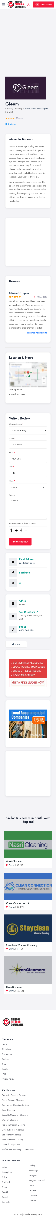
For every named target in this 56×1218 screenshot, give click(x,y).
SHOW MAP (28, 374)
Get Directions (27, 612)
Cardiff (5, 1192)
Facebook (24, 572)
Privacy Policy (8, 1078)
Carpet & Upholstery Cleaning (15, 1114)
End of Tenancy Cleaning (13, 1100)
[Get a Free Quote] (28, 673)
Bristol (27, 108)
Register (5, 1068)
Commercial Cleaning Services (15, 1105)
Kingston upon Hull (37, 1180)
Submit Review (20, 541)
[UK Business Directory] (28, 724)
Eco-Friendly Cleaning (11, 1134)
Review (12, 495)
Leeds (31, 1185)
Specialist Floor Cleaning (12, 1139)
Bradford (6, 1182)
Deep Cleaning (8, 1109)
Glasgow (33, 1175)
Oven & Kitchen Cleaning (13, 1129)
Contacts (5, 1059)
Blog (4, 1063)
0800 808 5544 (26, 630)
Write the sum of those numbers (22, 523)
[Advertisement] (28, 46)
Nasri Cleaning (14, 861)
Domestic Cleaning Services (14, 1095)
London (32, 1200)
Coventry (6, 1197)
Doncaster (6, 1201)
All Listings (6, 1049)
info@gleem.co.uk (26, 562)
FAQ (4, 1073)
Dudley (32, 1165)
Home (4, 1044)
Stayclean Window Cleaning (21, 945)
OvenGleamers (14, 987)
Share (17, 644)
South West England (40, 108)
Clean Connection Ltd (18, 903)
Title (11, 466)
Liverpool (33, 1195)
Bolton (4, 1177)
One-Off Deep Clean (11, 1144)
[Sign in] (28, 4)
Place (11, 481)
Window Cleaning (10, 1119)
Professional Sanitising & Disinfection (18, 1149)
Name (11, 438)
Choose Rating (15, 424)
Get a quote (7, 1054)
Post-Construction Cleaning (13, 1124)
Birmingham (7, 1172)
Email (11, 452)
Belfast (4, 1167)
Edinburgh (33, 1170)
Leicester (33, 1190)
